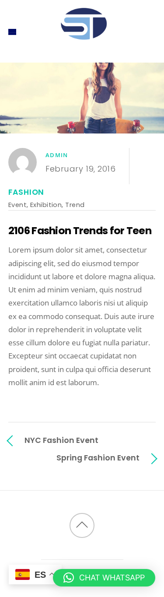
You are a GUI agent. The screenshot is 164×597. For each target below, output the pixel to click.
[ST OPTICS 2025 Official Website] (82, 48)
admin (56, 155)
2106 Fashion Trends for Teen (79, 230)
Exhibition (46, 204)
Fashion (26, 192)
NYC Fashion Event (61, 440)
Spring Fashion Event (98, 457)
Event (17, 204)
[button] (104, 577)
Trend (74, 204)
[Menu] (12, 31)
